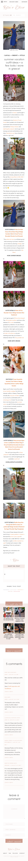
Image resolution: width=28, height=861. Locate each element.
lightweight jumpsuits (9, 129)
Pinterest (20, 589)
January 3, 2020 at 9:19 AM (13, 765)
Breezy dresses (14, 126)
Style (22, 55)
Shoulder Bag (13, 529)
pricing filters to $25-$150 (16, 177)
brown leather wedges (9, 391)
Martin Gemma (9, 763)
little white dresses (19, 318)
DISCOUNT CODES (13, 1)
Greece (15, 112)
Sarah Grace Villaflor (12, 740)
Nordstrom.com (10, 133)
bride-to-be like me (9, 333)
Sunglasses (21, 529)
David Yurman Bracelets (15, 447)
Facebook (6, 589)
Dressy (15, 55)
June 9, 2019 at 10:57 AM (12, 699)
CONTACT (22, 853)
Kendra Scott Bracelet (17, 236)
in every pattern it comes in (17, 534)
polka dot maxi (10, 239)
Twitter (10, 591)
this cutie (11, 322)
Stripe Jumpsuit (17, 440)
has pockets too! (19, 337)
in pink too (16, 459)
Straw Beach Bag (13, 231)
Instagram (13, 589)
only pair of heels (14, 395)
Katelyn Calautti (20, 856)
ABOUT (5, 853)
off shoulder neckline (11, 320)
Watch (12, 234)
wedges (20, 243)
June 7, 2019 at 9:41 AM (11, 674)
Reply (11, 691)
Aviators (21, 445)
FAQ (10, 853)
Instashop (24, 1)
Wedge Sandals (17, 312)
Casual (7, 55)
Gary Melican (9, 672)
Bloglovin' (17, 591)
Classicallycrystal (11, 717)
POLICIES (15, 853)
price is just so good (15, 536)
